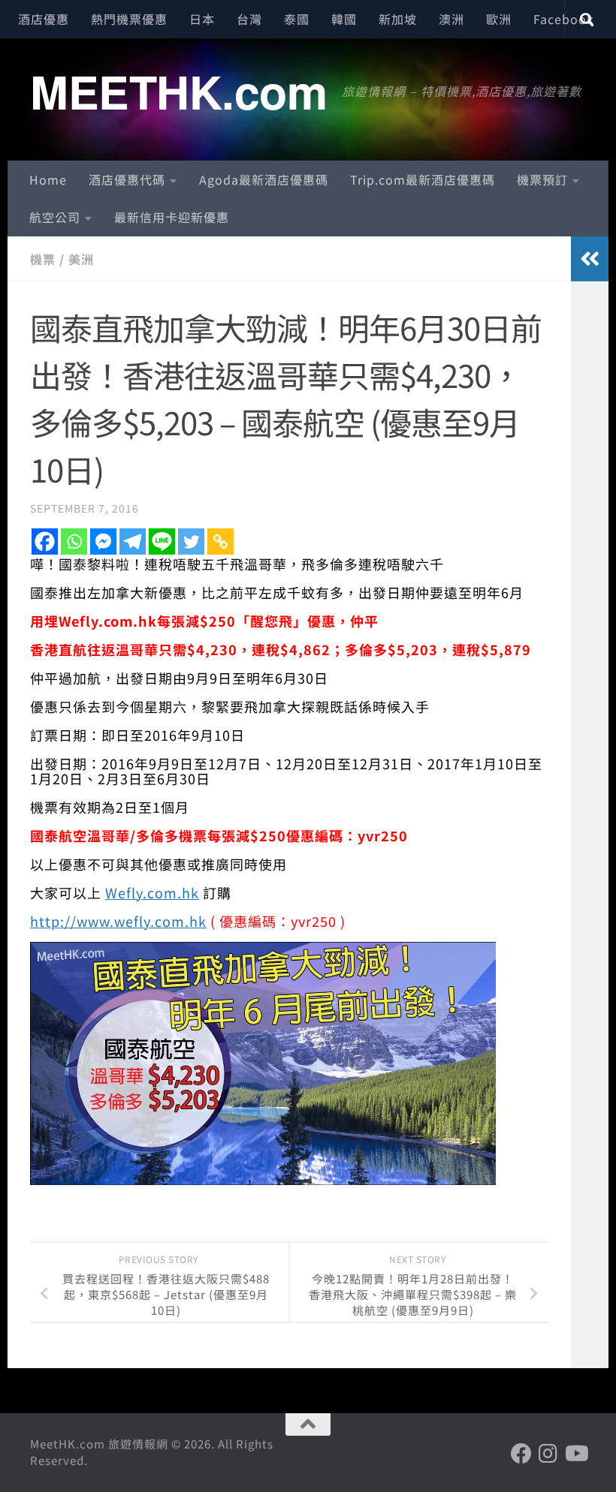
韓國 (344, 19)
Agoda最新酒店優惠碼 (263, 179)
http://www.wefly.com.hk (118, 921)
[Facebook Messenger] (103, 541)
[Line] (162, 541)
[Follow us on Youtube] (575, 1453)
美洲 (81, 259)
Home (48, 179)
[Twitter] (191, 541)
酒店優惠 (43, 19)
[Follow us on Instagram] (548, 1453)
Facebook (563, 19)
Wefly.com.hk (152, 892)
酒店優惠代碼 (127, 179)
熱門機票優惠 (129, 19)
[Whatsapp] (74, 541)
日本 (202, 19)
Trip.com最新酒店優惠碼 (422, 179)
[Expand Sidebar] (589, 258)
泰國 (297, 19)
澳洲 (451, 19)
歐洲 (499, 19)
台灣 (249, 19)
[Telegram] (132, 541)
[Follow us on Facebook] (521, 1453)
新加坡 (398, 19)
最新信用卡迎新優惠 (171, 217)
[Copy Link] (220, 541)
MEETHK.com (178, 90)
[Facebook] (45, 541)
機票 (43, 259)
